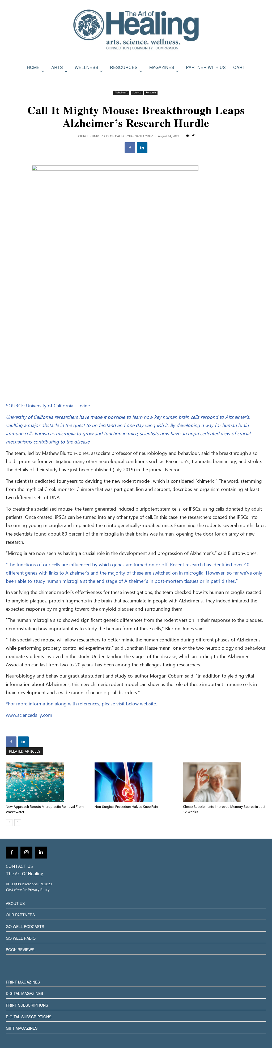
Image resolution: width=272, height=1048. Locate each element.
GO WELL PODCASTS (25, 926)
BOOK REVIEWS (20, 949)
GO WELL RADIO (21, 938)
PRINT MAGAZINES (23, 982)
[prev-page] (9, 822)
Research (151, 92)
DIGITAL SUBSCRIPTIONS (28, 1016)
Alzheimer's (121, 92)
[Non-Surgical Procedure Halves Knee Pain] (136, 782)
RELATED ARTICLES (24, 751)
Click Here (14, 889)
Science (136, 92)
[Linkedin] (142, 147)
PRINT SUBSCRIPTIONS (27, 1005)
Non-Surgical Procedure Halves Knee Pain (126, 807)
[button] (260, 78)
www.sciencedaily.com (29, 715)
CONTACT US (19, 866)
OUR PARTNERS (20, 914)
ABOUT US (15, 903)
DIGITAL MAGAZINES (24, 993)
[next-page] (17, 822)
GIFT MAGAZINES (21, 1028)
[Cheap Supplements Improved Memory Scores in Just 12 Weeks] (224, 782)
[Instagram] (26, 853)
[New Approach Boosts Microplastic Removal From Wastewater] (47, 782)
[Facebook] (130, 147)
